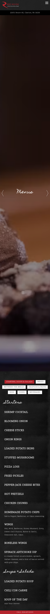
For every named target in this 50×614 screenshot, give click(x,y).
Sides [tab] (22, 392)
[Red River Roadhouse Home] (10, 5)
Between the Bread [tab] (14, 387)
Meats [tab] (40, 382)
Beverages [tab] (35, 392)
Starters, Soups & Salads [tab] (19, 382)
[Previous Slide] (2, 193)
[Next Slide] (47, 193)
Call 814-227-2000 (25, 612)
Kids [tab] (12, 392)
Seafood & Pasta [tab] (37, 387)
